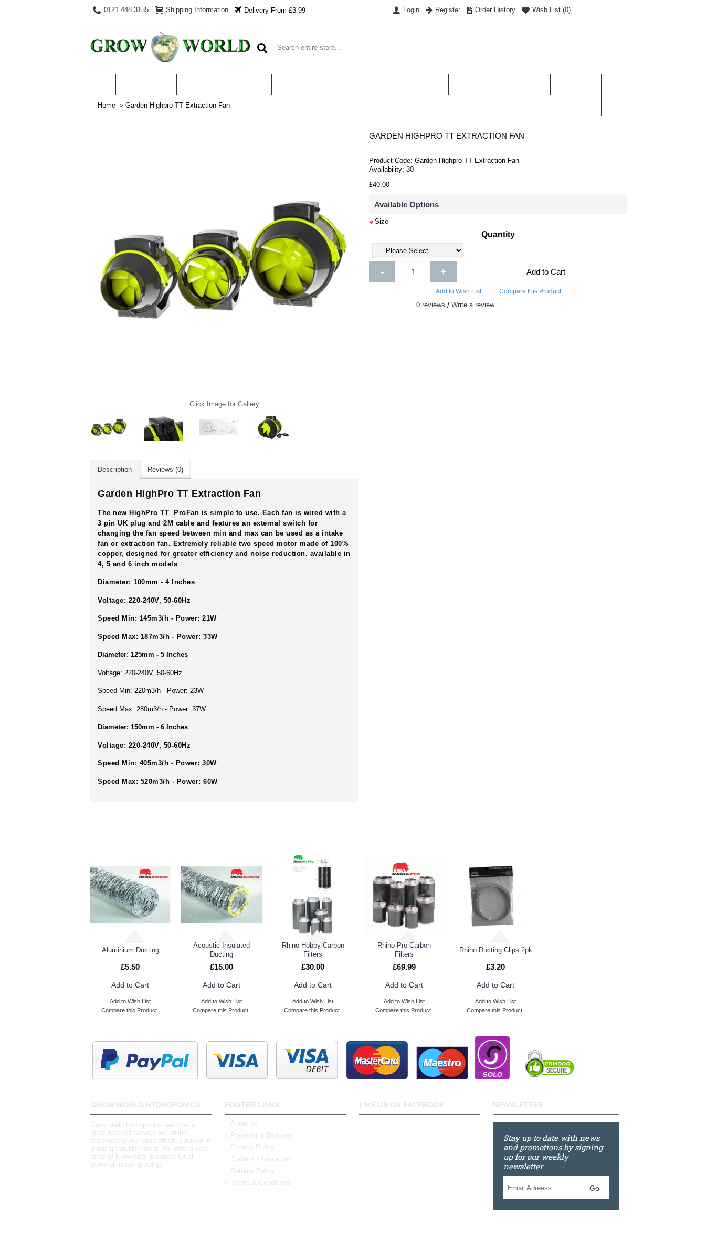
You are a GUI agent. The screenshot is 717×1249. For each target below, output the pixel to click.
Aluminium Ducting (130, 950)
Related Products (224, 833)
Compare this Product (530, 291)
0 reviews (430, 305)
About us (244, 1123)
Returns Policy (252, 1171)
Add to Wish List (458, 291)
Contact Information (260, 1159)
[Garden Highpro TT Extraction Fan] (109, 427)
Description (115, 470)
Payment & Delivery (260, 1135)
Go (594, 1188)
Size (381, 221)
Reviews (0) (165, 470)
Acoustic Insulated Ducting (221, 949)
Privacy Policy (252, 1147)
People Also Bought (493, 833)
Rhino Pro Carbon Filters (404, 949)
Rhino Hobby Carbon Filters (313, 949)
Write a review (472, 305)
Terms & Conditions (261, 1183)
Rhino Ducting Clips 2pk (495, 950)
